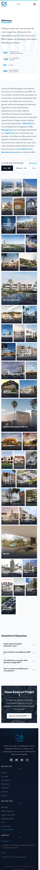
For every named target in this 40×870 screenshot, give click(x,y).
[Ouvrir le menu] (34, 4)
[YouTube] (17, 760)
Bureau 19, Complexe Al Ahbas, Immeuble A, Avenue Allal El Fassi (19, 846)
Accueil (4, 773)
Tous (7, 168)
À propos (4, 776)
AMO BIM (4, 807)
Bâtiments (21, 168)
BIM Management (7, 811)
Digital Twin (10, 133)
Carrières (4, 792)
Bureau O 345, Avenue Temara (14, 857)
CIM (2, 822)
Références (5, 784)
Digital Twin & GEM (8, 815)
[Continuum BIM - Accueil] (4, 4)
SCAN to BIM (5, 826)
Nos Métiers (5, 780)
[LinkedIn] (11, 760)
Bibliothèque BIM (7, 819)
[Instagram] (27, 760)
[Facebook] (22, 760)
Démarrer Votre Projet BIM (18, 716)
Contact (4, 795)
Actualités (4, 788)
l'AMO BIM (26, 123)
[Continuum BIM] (19, 738)
